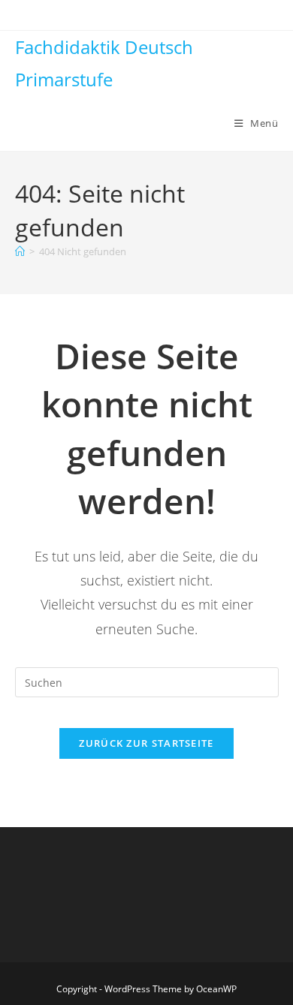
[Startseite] (20, 251)
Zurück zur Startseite (146, 743)
